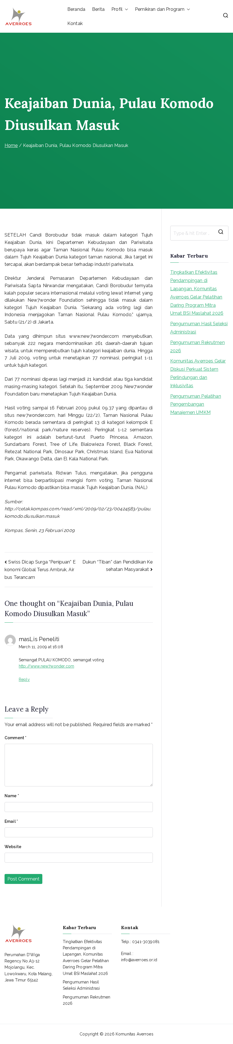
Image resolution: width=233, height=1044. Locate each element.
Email (11, 821)
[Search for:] (199, 233)
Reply (24, 679)
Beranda (76, 9)
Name (12, 796)
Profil (116, 9)
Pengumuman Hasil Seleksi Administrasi (199, 328)
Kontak (75, 23)
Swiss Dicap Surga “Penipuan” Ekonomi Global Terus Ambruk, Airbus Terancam (40, 569)
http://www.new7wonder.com (46, 666)
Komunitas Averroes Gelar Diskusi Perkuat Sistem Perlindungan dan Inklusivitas (198, 373)
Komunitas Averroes (134, 1034)
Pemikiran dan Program (159, 9)
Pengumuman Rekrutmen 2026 (197, 346)
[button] (125, 9)
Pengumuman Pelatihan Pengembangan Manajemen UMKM (195, 404)
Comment (15, 738)
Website (13, 846)
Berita (98, 9)
